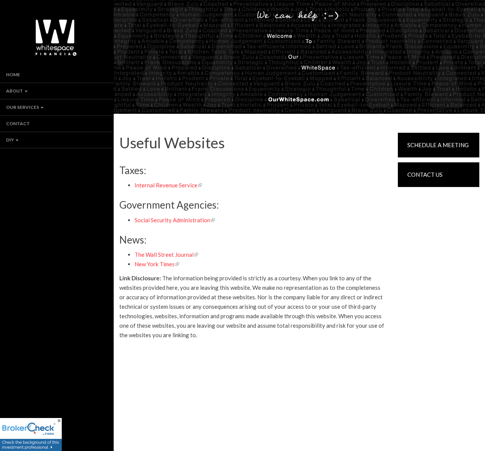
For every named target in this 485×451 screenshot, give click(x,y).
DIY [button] (10, 140)
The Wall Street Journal (164, 254)
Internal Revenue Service (166, 185)
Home (13, 74)
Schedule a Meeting (438, 144)
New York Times (155, 264)
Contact (18, 123)
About (14, 91)
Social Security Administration (172, 220)
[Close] (58, 421)
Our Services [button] (23, 107)
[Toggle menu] (28, 91)
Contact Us (425, 174)
